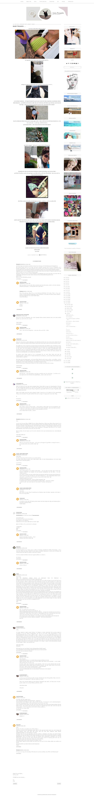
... (72, 158)
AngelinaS (19, 512)
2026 (66, 277)
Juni (67, 349)
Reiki (35, 1)
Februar (68, 356)
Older (59, 783)
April (67, 353)
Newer (15, 783)
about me (28, 1)
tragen (33, 24)
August (67, 311)
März (67, 355)
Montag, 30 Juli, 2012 (24, 499)
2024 (66, 281)
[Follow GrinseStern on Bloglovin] (72, 89)
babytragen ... (69, 323)
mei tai (26, 24)
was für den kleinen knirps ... (72, 335)
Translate (76, 392)
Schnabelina (19, 383)
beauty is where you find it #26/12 (73, 340)
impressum (70, 1)
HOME (22, 1)
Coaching (51, 1)
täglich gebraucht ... (70, 315)
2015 (66, 297)
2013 (66, 301)
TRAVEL (63, 1)
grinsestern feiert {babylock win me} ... (72, 174)
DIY (58, 1)
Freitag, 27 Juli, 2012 (27, 291)
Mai (67, 351)
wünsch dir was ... (69, 333)
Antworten (19, 309)
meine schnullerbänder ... (71, 326)
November (68, 306)
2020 (66, 288)
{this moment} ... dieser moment (72, 321)
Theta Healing (42, 1)
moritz (29, 24)
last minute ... (68, 342)
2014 (66, 299)
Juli (67, 313)
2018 (66, 292)
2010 (66, 362)
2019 (66, 290)
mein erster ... (69, 331)
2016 (66, 295)
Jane (17, 573)
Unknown (22, 498)
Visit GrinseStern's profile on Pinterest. (72, 248)
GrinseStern (44, 794)
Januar (67, 358)
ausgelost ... (68, 324)
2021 (66, 286)
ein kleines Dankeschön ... (71, 347)
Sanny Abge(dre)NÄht (22, 453)
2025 (66, 279)
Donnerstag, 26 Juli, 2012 (25, 264)
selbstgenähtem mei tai (47, 84)
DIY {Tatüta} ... (69, 345)
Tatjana (18, 724)
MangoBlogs (53, 794)
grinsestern (23, 282)
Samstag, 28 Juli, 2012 (24, 714)
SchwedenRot (23, 713)
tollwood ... (68, 330)
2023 (66, 283)
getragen (22, 24)
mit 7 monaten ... (69, 316)
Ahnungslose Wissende (22, 314)
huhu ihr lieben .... (69, 338)
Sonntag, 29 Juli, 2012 (24, 750)
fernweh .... (68, 337)
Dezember (68, 304)
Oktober (68, 308)
